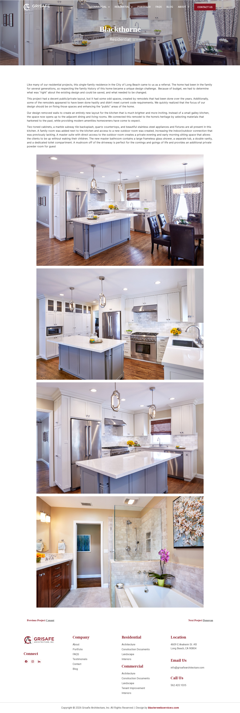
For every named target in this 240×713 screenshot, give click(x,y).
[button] (100, 7)
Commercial (99, 6)
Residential (122, 6)
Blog (170, 6)
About (182, 6)
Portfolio (144, 6)
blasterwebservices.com (163, 707)
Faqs (159, 6)
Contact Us (204, 7)
